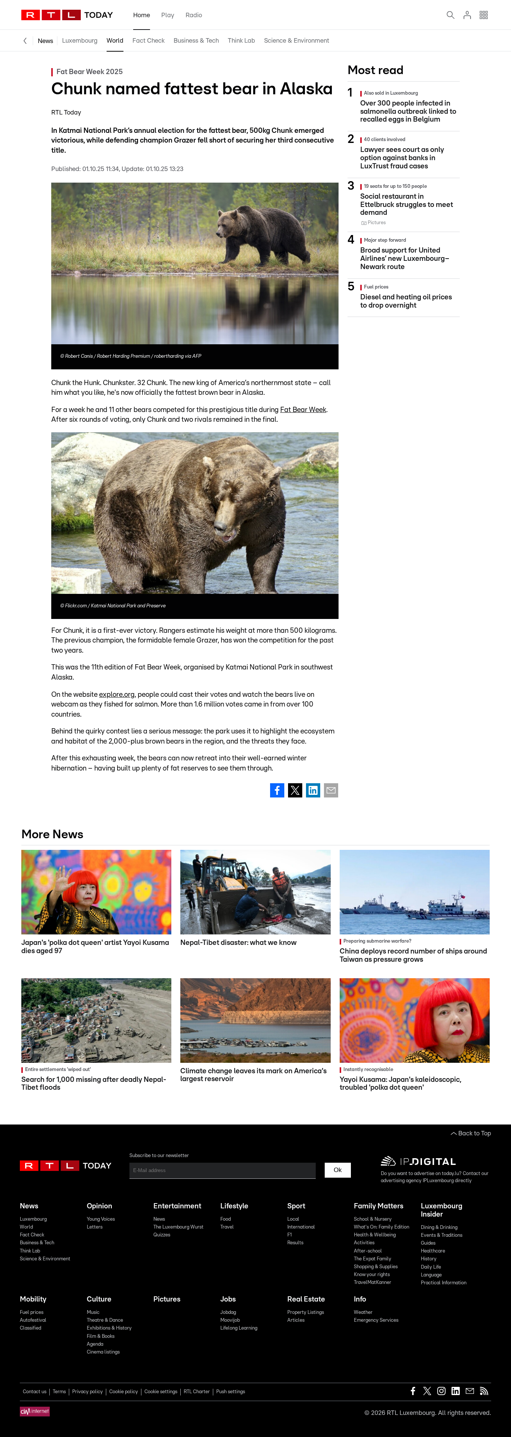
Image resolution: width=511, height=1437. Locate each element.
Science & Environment (296, 40)
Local (293, 1219)
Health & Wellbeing (375, 1235)
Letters (94, 1227)
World (115, 40)
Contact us (34, 1391)
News (45, 41)
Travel (227, 1227)
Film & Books (100, 1336)
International (301, 1227)
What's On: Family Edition (381, 1227)
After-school (368, 1251)
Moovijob (230, 1320)
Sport (296, 1206)
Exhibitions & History (109, 1328)
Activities (364, 1243)
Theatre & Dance (105, 1320)
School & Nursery (373, 1219)
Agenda (95, 1344)
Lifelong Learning (238, 1328)
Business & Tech (196, 40)
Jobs (228, 1299)
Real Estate (306, 1299)
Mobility (33, 1299)
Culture (99, 1299)
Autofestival (33, 1320)
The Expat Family (372, 1259)
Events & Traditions (441, 1235)
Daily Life (431, 1267)
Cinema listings (103, 1352)
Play (167, 15)
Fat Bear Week (303, 410)
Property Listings (305, 1312)
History (429, 1259)
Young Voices (101, 1219)
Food (225, 1219)
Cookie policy (123, 1391)
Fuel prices (31, 1312)
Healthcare (433, 1251)
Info (360, 1299)
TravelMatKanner (372, 1282)
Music (93, 1312)
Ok (338, 1170)
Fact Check (148, 40)
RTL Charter (197, 1391)
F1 (289, 1235)
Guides (428, 1243)
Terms (59, 1391)
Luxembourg (80, 40)
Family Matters (378, 1206)
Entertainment (177, 1206)
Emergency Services (376, 1320)
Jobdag (228, 1312)
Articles (296, 1320)
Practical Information (443, 1283)
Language (431, 1275)
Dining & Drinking (439, 1227)
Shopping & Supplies (376, 1266)
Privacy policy (87, 1391)
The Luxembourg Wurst (178, 1227)
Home (141, 15)
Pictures (166, 1299)
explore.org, (117, 694)
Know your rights (372, 1274)
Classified (30, 1328)
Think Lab (241, 40)
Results (295, 1243)
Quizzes (161, 1235)
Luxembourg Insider (441, 1210)
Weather (363, 1312)
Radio (194, 15)
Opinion (99, 1206)
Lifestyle (234, 1206)
